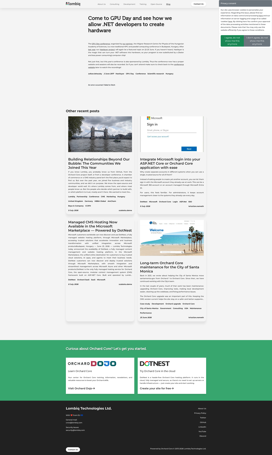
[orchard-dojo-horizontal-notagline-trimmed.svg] (92, 363)
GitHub (203, 422)
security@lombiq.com (75, 430)
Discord (203, 436)
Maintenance (195, 308)
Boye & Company (76, 206)
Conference (141, 74)
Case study (145, 304)
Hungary (169, 74)
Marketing (111, 197)
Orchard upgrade (173, 304)
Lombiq (71, 197)
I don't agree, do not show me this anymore (257, 40)
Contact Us (199, 4)
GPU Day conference (101, 44)
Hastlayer (120, 74)
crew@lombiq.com (74, 423)
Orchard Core (165, 202)
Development (129, 4)
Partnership (82, 197)
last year (92, 50)
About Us (102, 4)
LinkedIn (202, 427)
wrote (158, 276)
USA (186, 308)
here (261, 16)
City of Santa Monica (149, 308)
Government (165, 308)
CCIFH (88, 206)
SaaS (93, 280)
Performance (146, 313)
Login (175, 202)
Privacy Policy (200, 413)
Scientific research (155, 74)
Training (143, 4)
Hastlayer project (107, 50)
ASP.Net (183, 202)
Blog (168, 4)
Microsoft (153, 202)
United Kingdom (75, 201)
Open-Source (156, 4)
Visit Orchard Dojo (80, 388)
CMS (103, 197)
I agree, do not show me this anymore (232, 40)
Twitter (203, 418)
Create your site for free (155, 388)
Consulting (114, 4)
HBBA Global (100, 201)
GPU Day (130, 74)
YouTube (202, 431)
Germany (89, 201)
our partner (128, 44)
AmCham (112, 201)
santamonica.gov (147, 278)
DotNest (143, 202)
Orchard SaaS (83, 280)
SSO (190, 202)
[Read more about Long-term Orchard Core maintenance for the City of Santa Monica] (172, 239)
